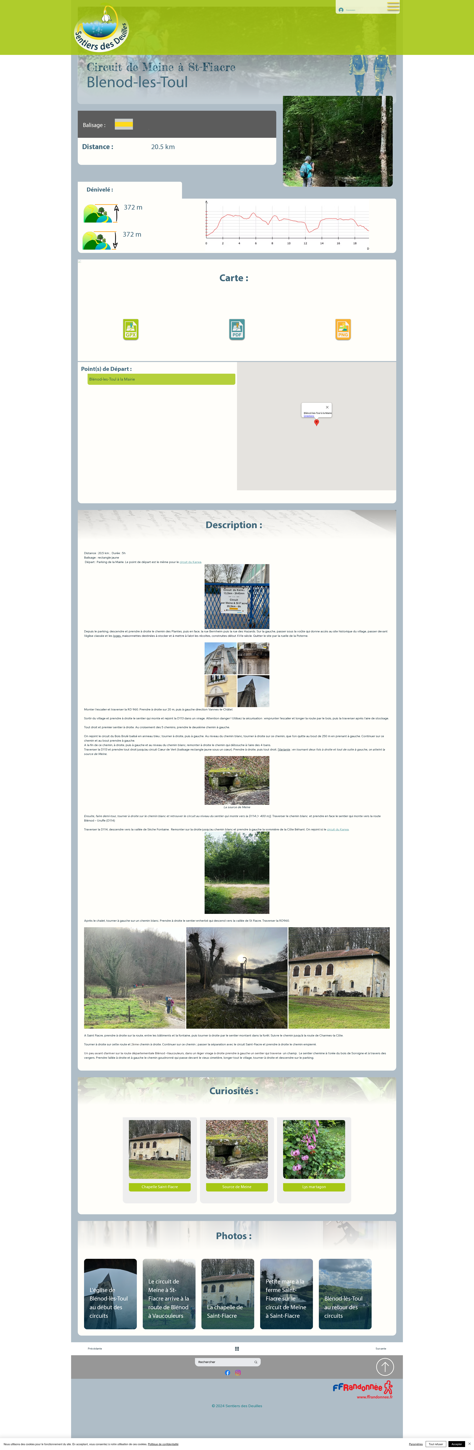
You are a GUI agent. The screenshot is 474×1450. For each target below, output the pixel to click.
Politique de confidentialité (163, 1444)
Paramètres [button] (416, 1444)
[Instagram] (237, 1372)
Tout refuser (436, 1444)
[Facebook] (227, 1372)
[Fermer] (469, 1444)
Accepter (457, 1444)
